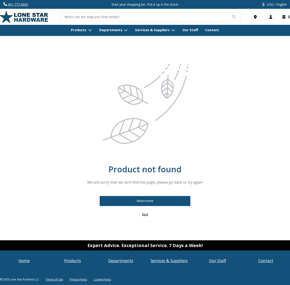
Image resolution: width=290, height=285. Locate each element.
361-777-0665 (18, 4)
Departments (120, 260)
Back (145, 214)
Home (24, 260)
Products (72, 260)
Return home (145, 201)
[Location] (256, 17)
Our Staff (217, 260)
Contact (265, 260)
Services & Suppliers (169, 260)
